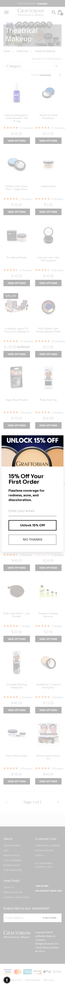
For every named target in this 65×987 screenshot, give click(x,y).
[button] (6, 980)
